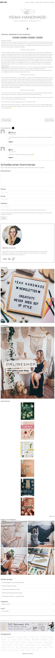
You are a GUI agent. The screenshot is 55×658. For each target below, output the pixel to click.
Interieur (21, 644)
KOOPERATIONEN (39, 2)
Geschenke (23, 642)
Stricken (45, 647)
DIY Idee (51, 639)
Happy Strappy (4, 67)
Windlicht (23, 650)
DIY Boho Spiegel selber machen (9, 586)
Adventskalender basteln (11, 637)
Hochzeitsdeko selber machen (7, 644)
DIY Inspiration (4, 642)
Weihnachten (16, 650)
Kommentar (6, 171)
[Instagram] (4, 2)
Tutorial (50, 647)
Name (3, 189)
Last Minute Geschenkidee (46, 644)
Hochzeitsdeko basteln (48, 642)
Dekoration (4, 639)
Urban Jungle (9, 650)
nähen (17, 647)
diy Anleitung (13, 639)
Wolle (38, 650)
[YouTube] (2, 2)
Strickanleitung (39, 647)
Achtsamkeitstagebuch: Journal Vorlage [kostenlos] (13, 582)
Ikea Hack (16, 644)
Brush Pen (50, 637)
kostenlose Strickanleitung (30, 644)
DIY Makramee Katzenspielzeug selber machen (12, 592)
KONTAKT (32, 2)
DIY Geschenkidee (26, 639)
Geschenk (17, 642)
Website (4, 203)
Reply (10, 142)
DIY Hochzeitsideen (44, 639)
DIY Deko (19, 639)
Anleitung (32, 637)
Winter (28, 650)
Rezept (26, 647)
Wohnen (33, 650)
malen (8, 647)
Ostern (21, 647)
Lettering (3, 647)
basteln (37, 637)
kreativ (38, 644)
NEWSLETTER (46, 2)
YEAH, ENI (27, 2)
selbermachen (32, 647)
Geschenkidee (29, 642)
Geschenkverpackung (38, 642)
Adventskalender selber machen (23, 637)
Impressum (24, 653)
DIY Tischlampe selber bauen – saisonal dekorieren (13, 596)
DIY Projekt (11, 642)
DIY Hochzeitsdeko (35, 639)
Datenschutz (30, 653)
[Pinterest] (5, 2)
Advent (3, 637)
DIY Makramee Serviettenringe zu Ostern (11, 589)
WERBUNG (52, 2)
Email (3, 196)
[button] (27, 28)
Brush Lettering (44, 637)
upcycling (3, 650)
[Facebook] (1, 2)
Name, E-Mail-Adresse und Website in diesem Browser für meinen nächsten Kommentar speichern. (24, 210)
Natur (13, 647)
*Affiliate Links (51, 516)
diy (8, 639)
